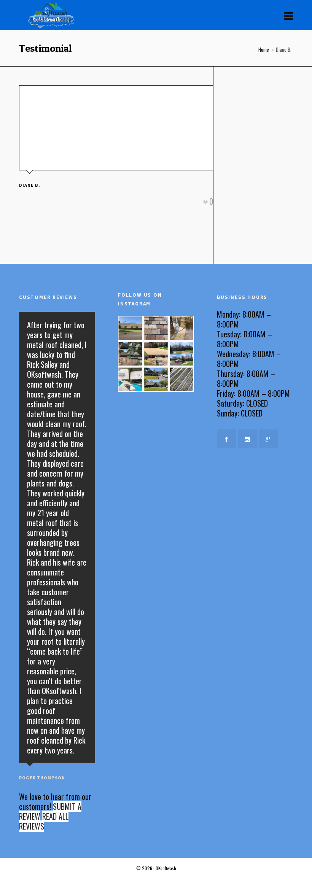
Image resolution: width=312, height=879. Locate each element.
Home (263, 49)
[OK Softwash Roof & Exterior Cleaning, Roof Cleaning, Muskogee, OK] (255, 470)
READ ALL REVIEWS (43, 821)
